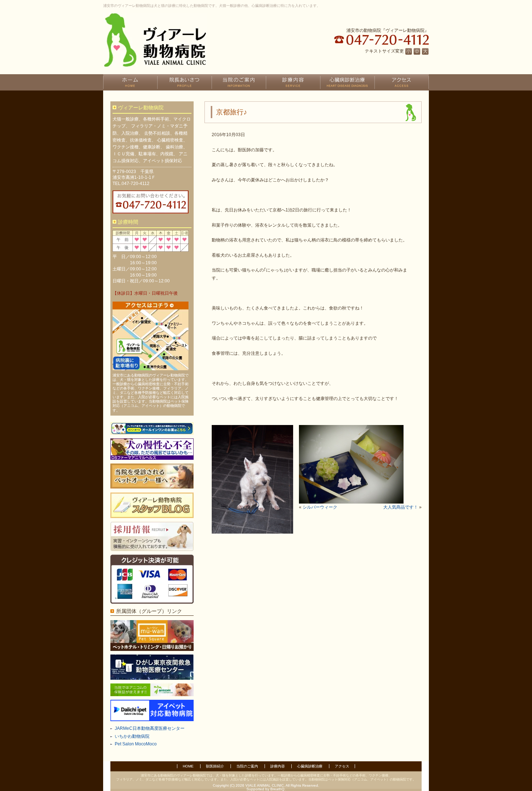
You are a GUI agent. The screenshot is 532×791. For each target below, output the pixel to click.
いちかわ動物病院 (132, 736)
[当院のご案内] (239, 82)
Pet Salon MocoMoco (136, 743)
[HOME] (130, 82)
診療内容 (277, 766)
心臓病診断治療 (309, 766)
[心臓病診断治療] (347, 82)
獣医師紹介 (215, 766)
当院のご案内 (247, 766)
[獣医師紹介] (184, 82)
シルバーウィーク (320, 507)
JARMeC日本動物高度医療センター (150, 728)
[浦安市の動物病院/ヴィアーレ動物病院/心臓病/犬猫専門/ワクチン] (155, 40)
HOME (188, 766)
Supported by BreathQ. (266, 789)
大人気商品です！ (400, 507)
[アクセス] (402, 82)
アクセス (342, 766)
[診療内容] (293, 82)
